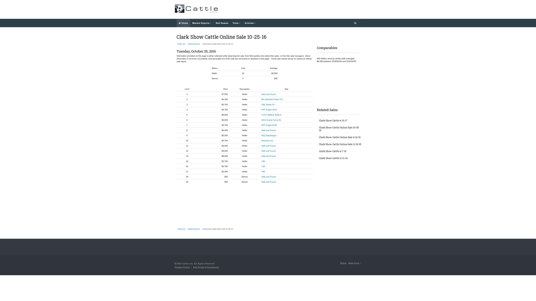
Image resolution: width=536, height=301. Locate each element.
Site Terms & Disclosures (206, 267)
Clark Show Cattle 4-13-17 (333, 120)
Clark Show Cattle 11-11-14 (333, 158)
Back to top (354, 263)
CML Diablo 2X (268, 104)
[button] (355, 23)
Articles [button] (249, 23)
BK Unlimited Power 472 (272, 99)
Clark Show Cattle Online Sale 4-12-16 (340, 137)
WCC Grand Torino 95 (271, 120)
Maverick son (267, 140)
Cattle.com (181, 44)
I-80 (263, 161)
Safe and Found (268, 94)
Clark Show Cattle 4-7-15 (332, 151)
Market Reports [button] (201, 23)
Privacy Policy (182, 267)
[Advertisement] (311, 9)
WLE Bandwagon (269, 135)
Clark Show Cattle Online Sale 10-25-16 (339, 129)
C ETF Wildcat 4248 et (271, 115)
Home (184, 23)
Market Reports (194, 44)
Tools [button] (236, 23)
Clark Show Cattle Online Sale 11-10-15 (340, 144)
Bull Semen (222, 23)
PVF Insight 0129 (269, 110)
